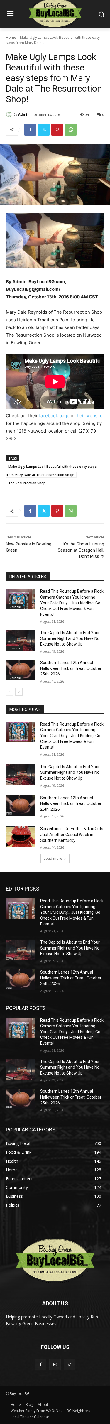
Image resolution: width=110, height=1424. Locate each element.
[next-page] (19, 692)
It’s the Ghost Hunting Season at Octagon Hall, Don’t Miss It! (81, 550)
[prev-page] (9, 692)
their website (89, 415)
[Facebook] (30, 130)
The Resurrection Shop (26, 483)
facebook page (54, 415)
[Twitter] (44, 130)
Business (15, 607)
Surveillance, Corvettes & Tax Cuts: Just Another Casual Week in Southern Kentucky (72, 834)
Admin (24, 114)
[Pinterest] (57, 130)
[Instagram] (55, 1364)
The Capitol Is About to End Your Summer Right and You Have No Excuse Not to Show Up (70, 638)
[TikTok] (69, 1364)
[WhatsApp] (71, 130)
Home (11, 37)
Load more (53, 858)
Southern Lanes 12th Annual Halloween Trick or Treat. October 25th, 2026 (70, 668)
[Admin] (9, 114)
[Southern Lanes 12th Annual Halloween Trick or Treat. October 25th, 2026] (20, 670)
